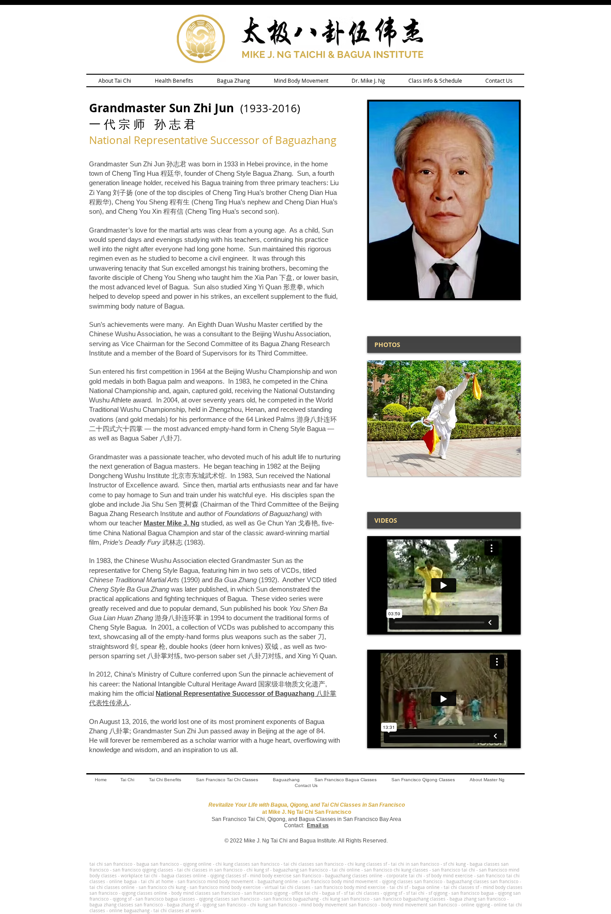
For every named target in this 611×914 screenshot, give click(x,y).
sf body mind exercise (449, 876)
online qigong (475, 905)
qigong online (198, 864)
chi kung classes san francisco (248, 864)
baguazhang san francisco (300, 870)
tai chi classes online (112, 887)
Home (101, 779)
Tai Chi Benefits (165, 779)
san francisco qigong (266, 893)
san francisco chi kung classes (396, 870)
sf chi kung (455, 864)
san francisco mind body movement (216, 881)
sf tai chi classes (361, 893)
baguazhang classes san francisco (482, 881)
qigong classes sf (228, 876)
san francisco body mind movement (340, 881)
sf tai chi (415, 893)
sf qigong (438, 893)
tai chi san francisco (110, 864)
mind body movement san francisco (339, 905)
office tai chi (305, 893)
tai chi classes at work (177, 911)
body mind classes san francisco (205, 893)
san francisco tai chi (453, 870)
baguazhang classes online (353, 876)
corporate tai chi (404, 876)
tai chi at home (157, 881)
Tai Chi (127, 779)
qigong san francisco (224, 905)
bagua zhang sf (183, 905)
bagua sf (331, 893)
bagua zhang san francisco (478, 899)
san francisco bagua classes (165, 899)
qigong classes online (144, 893)
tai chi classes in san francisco (209, 870)
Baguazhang (286, 779)
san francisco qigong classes (143, 870)
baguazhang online (278, 881)
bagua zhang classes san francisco (126, 905)
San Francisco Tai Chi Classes (227, 779)
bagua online (426, 887)
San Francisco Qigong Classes (423, 779)
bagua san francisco (157, 864)
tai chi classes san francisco (314, 864)
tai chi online (346, 870)
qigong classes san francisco (413, 881)
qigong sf (392, 893)
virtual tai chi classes (287, 887)
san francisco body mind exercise (350, 887)
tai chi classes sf (461, 887)
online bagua (123, 881)
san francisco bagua (472, 893)
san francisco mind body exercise (225, 887)
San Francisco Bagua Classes (345, 779)
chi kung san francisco (345, 899)
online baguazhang (129, 911)
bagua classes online (183, 876)
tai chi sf (399, 887)
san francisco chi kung (162, 887)
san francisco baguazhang (290, 899)
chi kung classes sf (368, 864)
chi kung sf (257, 870)
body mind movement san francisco (419, 905)
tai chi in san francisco (415, 864)
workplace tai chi (139, 876)
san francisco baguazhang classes (409, 899)
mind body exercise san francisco (285, 876)
